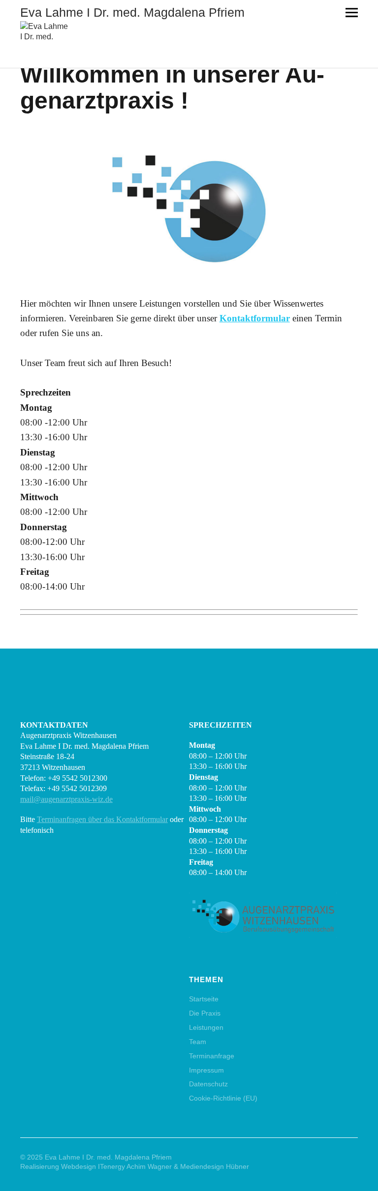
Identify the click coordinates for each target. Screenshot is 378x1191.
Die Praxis (204, 1013)
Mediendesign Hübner (214, 1166)
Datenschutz (208, 1084)
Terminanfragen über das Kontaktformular (102, 819)
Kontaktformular (255, 318)
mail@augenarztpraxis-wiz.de (66, 799)
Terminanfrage (211, 1056)
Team (197, 1042)
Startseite (204, 999)
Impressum (206, 1070)
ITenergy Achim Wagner (135, 1166)
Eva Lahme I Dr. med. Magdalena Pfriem (132, 12)
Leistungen (206, 1027)
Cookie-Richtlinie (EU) (223, 1098)
